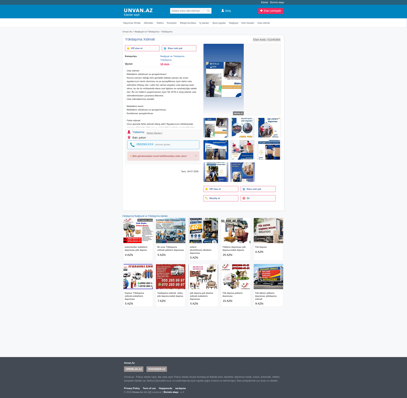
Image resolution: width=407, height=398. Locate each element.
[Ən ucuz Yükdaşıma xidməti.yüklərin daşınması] (170, 230)
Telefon (160, 23)
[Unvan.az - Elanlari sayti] (138, 10)
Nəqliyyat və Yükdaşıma (147, 31)
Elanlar (264, 2)
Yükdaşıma (166, 31)
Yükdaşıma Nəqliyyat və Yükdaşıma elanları (145, 216)
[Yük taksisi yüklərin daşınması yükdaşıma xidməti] (268, 276)
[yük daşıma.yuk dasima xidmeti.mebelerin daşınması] (203, 276)
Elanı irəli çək (175, 48)
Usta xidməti (263, 23)
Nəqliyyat (233, 23)
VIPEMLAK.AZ (134, 369)
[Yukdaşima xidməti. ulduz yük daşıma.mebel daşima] (170, 276)
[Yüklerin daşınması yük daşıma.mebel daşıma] (236, 230)
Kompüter (172, 23)
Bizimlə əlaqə (277, 2)
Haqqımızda (165, 388)
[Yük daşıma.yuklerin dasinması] (236, 276)
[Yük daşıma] (268, 230)
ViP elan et (136, 48)
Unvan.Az (127, 31)
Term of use (149, 388)
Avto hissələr (247, 23)
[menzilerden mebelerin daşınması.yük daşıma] (138, 230)
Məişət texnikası (188, 23)
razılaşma (180, 388)
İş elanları (204, 23)
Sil (248, 198)
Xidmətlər (148, 23)
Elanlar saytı (132, 14)
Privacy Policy (132, 388)
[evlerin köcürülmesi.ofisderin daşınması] (203, 230)
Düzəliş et (214, 198)
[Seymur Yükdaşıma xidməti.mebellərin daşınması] (138, 276)
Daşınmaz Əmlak (132, 23)
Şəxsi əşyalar (219, 23)
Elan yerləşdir (272, 10)
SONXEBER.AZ (156, 369)
